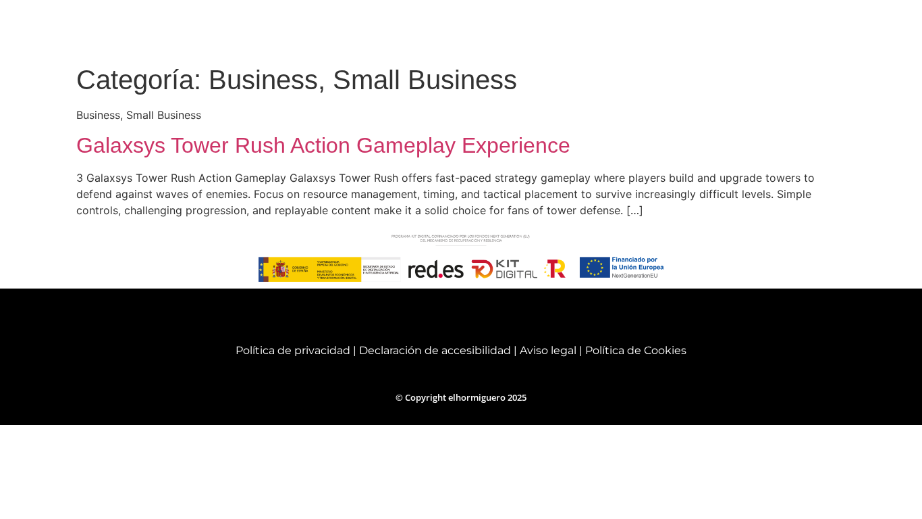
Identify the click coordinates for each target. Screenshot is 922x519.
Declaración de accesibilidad (435, 350)
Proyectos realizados (654, 29)
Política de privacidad (293, 350)
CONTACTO (827, 29)
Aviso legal (549, 350)
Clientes (751, 29)
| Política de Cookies (632, 350)
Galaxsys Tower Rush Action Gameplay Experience (323, 145)
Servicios (556, 29)
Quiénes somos (477, 29)
